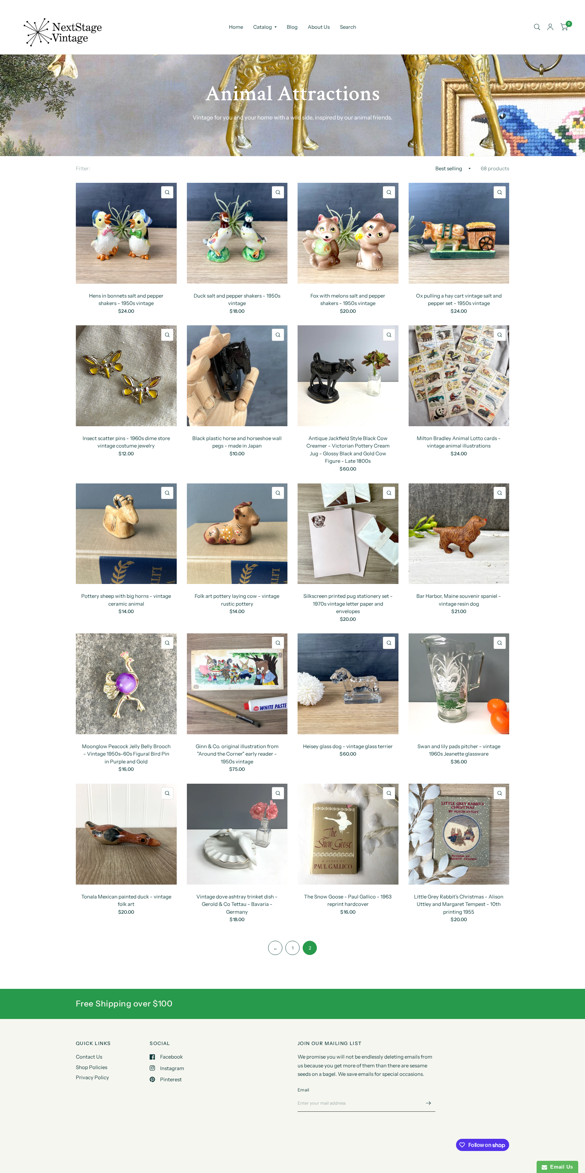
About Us (319, 27)
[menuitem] (236, 27)
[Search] (537, 27)
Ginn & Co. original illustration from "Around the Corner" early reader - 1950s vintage (237, 754)
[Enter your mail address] (428, 1103)
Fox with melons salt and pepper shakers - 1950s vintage (347, 299)
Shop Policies (91, 1067)
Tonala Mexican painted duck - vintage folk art (126, 900)
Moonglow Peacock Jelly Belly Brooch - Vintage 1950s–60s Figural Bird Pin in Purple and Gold (126, 754)
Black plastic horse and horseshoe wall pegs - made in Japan (237, 442)
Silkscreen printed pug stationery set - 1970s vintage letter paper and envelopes (348, 603)
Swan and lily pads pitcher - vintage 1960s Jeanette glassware (458, 750)
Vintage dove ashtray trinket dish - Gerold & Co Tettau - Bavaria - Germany (237, 904)
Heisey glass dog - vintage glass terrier (348, 746)
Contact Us (89, 1056)
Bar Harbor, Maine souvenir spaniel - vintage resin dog (458, 600)
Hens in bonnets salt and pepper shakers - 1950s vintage (126, 299)
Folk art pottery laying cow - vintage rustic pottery (237, 600)
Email (303, 1089)
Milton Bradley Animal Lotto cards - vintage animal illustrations (459, 442)
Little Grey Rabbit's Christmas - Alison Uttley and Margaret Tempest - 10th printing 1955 (458, 904)
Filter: (83, 168)
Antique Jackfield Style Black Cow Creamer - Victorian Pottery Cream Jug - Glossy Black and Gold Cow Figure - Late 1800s (348, 449)
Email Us (560, 1167)
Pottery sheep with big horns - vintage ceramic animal (126, 600)
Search (348, 27)
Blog (292, 27)
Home (236, 27)
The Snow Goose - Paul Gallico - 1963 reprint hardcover (348, 900)
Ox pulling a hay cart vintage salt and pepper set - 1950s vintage (459, 299)
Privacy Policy (92, 1077)
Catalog (262, 27)
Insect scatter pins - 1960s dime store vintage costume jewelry (126, 442)
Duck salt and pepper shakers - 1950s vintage (237, 299)
